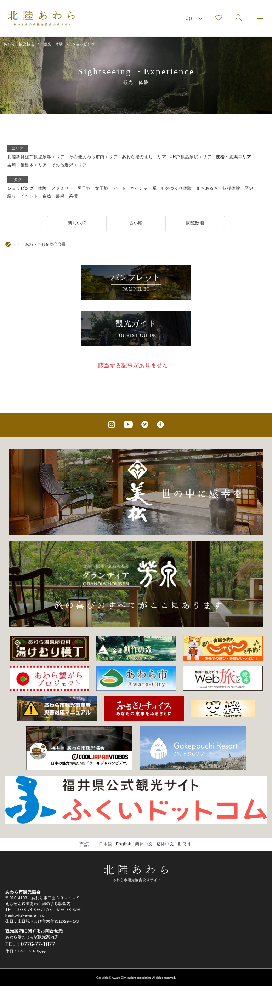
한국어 (184, 844)
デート (119, 188)
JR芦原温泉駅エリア (190, 156)
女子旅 (101, 188)
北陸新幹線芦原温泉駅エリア (36, 156)
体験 (42, 188)
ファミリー (62, 188)
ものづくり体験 (176, 188)
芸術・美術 (67, 196)
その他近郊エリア (69, 164)
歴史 (248, 188)
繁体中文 (165, 844)
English (124, 844)
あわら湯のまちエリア (144, 156)
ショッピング (20, 188)
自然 (46, 196)
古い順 (136, 222)
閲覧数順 (195, 222)
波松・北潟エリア (233, 156)
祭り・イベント (22, 196)
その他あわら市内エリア (93, 156)
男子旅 (84, 188)
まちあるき (207, 188)
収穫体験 (231, 188)
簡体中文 (144, 844)
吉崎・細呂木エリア (27, 164)
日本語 (105, 844)
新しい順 (77, 222)
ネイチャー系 (143, 188)
